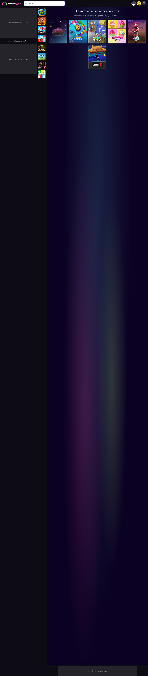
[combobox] (45, 3)
